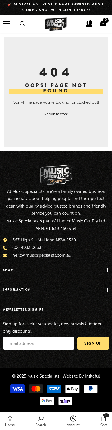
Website (70, 376)
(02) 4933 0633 (26, 247)
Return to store (56, 114)
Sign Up (93, 343)
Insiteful (92, 376)
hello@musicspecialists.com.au (42, 255)
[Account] (89, 23)
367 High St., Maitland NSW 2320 (44, 240)
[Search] (22, 23)
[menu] (6, 23)
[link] (41, 421)
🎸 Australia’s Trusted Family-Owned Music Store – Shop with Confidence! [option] (56, 7)
